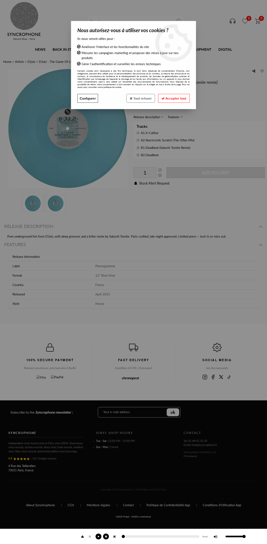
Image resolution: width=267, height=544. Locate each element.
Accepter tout (175, 98)
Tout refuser (142, 98)
